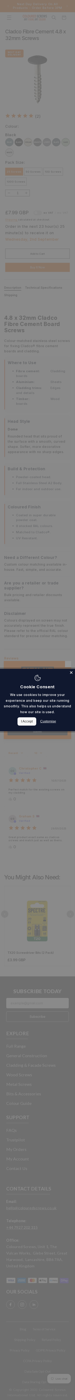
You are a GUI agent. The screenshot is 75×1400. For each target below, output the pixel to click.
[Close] (71, 672)
